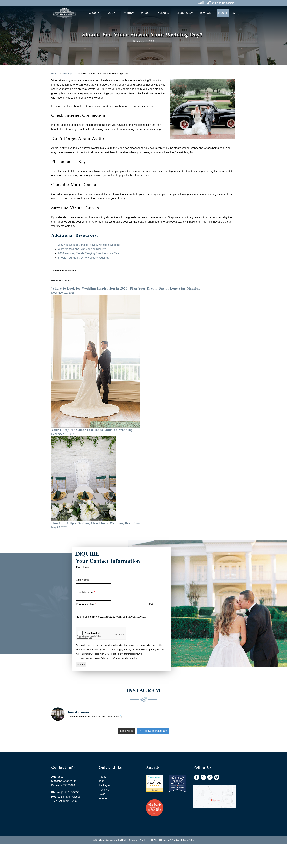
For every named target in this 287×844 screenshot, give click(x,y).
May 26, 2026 (59, 527)
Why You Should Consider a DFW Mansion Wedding (89, 244)
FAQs (102, 794)
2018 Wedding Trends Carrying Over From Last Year (89, 253)
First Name (83, 567)
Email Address (85, 592)
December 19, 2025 (63, 292)
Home (54, 73)
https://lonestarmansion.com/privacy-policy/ (95, 658)
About (93, 13)
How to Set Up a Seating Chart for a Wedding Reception (96, 523)
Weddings (67, 73)
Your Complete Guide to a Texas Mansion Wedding (92, 429)
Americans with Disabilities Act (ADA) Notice (159, 840)
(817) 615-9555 (70, 792)
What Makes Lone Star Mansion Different (82, 249)
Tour (109, 13)
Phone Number (86, 604)
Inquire (223, 13)
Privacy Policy (187, 840)
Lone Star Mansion (108, 840)
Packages (163, 13)
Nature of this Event (111, 616)
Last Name (83, 579)
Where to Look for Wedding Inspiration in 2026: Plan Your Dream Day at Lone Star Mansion (125, 288)
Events (127, 13)
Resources (183, 13)
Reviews (205, 13)
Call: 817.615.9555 (216, 3)
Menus (145, 13)
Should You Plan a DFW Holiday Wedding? (83, 257)
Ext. (151, 604)
